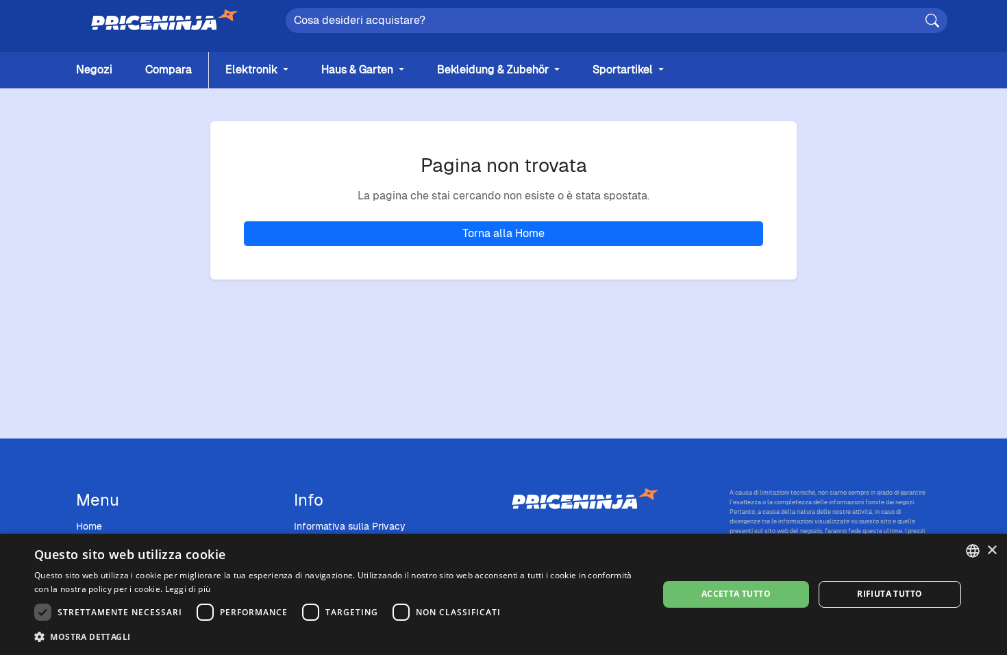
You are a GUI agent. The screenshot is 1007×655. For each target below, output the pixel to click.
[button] (337, 636)
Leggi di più (188, 589)
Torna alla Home (503, 233)
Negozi (94, 69)
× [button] (991, 550)
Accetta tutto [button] (736, 594)
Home (89, 526)
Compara (168, 69)
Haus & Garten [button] (358, 69)
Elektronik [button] (252, 69)
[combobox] (973, 551)
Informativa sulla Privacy (350, 526)
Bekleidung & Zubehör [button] (494, 69)
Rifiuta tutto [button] (889, 594)
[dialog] (503, 594)
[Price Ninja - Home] (612, 499)
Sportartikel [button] (624, 69)
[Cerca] (932, 21)
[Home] (164, 20)
